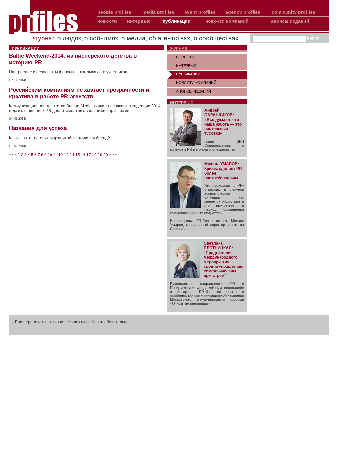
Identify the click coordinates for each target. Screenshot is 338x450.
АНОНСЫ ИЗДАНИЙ (193, 91)
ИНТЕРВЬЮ (186, 66)
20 (105, 155)
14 (72, 155)
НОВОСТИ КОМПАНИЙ (196, 83)
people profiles (114, 11)
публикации (177, 21)
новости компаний (227, 21)
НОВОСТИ (185, 57)
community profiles (293, 11)
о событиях (101, 38)
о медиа (133, 38)
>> (114, 155)
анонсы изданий (290, 21)
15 (77, 155)
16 (83, 155)
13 (66, 155)
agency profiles (242, 11)
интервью (139, 21)
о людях (69, 38)
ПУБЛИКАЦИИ (188, 74)
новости (107, 21)
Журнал (44, 38)
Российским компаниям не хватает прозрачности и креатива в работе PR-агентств (79, 93)
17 (88, 155)
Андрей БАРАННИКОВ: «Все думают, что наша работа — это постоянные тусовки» (223, 122)
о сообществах (216, 38)
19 (100, 155)
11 (55, 155)
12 (60, 155)
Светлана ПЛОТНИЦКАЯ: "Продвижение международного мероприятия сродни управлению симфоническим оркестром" (223, 259)
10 (50, 155)
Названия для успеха (38, 128)
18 (94, 155)
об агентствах (169, 38)
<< (11, 155)
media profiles (158, 11)
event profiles (200, 11)
